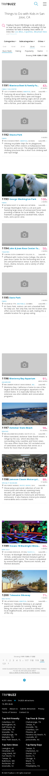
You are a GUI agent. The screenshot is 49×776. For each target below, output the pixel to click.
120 (42, 660)
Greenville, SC (8, 766)
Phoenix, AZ (31, 732)
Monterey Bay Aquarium (22, 378)
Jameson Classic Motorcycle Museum (29, 479)
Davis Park (15, 297)
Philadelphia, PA (33, 766)
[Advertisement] (24, 165)
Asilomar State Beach (20, 427)
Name (40, 51)
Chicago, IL (31, 758)
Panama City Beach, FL (36, 734)
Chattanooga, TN (9, 734)
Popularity (29, 51)
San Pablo (21, 304)
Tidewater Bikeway (19, 595)
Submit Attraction (28, 709)
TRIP (8, 4)
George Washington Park (22, 199)
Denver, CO (31, 753)
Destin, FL (30, 756)
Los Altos (19, 32)
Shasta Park (15, 134)
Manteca (26, 92)
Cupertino (28, 32)
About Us (14, 709)
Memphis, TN (8, 737)
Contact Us (24, 712)
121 (4, 663)
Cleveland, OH (8, 751)
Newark (13, 34)
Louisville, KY (31, 737)
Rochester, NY (8, 763)
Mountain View (40, 32)
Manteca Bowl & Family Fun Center (27, 85)
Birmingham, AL (9, 724)
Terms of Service (9, 712)
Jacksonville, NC (33, 739)
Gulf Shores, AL (8, 727)
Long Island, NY (9, 753)
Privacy (41, 709)
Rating (18, 51)
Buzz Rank (7, 51)
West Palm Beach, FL (11, 739)
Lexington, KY (8, 748)
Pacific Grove (25, 485)
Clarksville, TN (8, 729)
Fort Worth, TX (8, 756)
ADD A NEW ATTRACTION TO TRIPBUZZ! (24, 673)
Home (4, 709)
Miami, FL (30, 761)
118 (32, 660)
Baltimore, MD (8, 761)
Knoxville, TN (7, 732)
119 (37, 660)
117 (26, 660)
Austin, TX (30, 763)
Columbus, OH (8, 722)
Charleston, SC (32, 751)
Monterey (36, 385)
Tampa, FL (30, 724)
